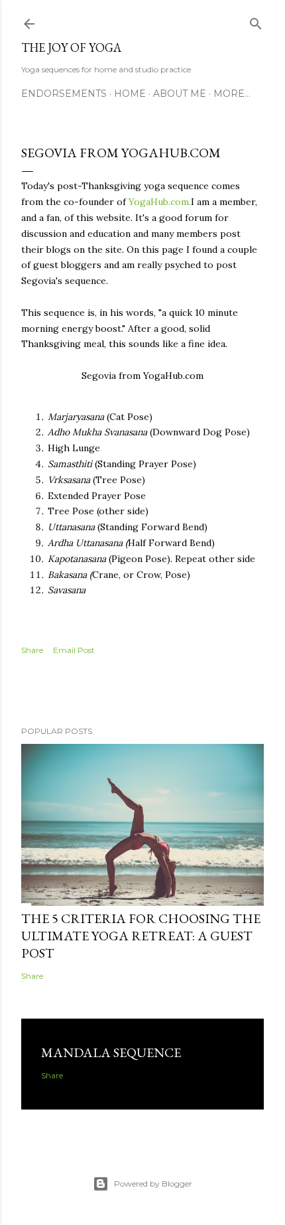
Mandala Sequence (111, 1052)
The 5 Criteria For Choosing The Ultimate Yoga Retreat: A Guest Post (140, 936)
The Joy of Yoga (71, 47)
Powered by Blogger (153, 1184)
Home (130, 94)
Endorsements (64, 94)
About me (179, 94)
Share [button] (32, 650)
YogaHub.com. (160, 202)
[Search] (256, 21)
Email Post (74, 650)
